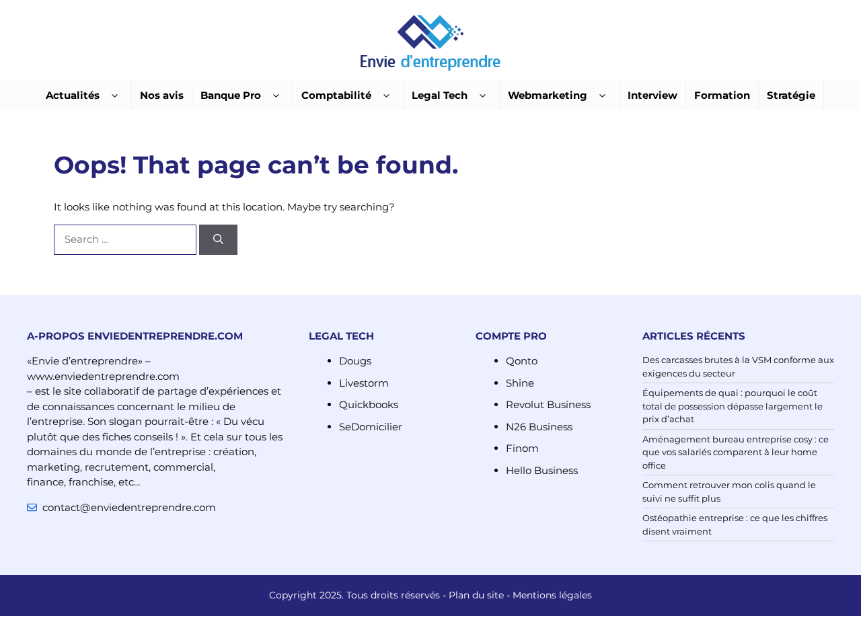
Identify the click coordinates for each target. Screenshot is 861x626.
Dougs (355, 360)
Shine (520, 383)
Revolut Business (548, 404)
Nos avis (162, 95)
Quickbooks (368, 404)
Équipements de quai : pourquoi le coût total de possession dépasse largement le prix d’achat (732, 405)
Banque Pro (230, 95)
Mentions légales (552, 595)
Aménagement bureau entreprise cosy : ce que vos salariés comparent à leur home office (735, 452)
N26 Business (539, 426)
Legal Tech (439, 95)
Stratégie (791, 95)
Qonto (521, 360)
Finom (522, 448)
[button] (114, 96)
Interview (652, 95)
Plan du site (476, 595)
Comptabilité (336, 95)
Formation (722, 95)
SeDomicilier (370, 426)
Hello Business (542, 470)
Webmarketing (547, 95)
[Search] (218, 240)
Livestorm (364, 383)
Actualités (73, 95)
